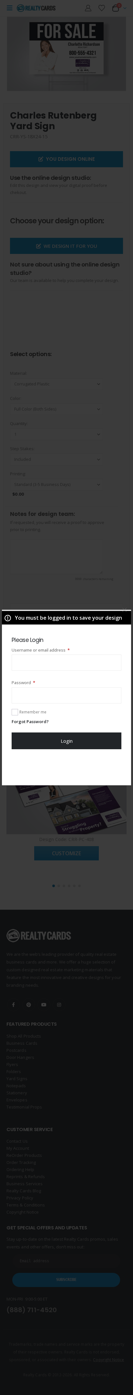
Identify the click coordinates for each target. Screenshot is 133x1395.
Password (32, 682)
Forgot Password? (30, 721)
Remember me (32, 712)
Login (67, 741)
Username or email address (49, 650)
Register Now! (66, 767)
